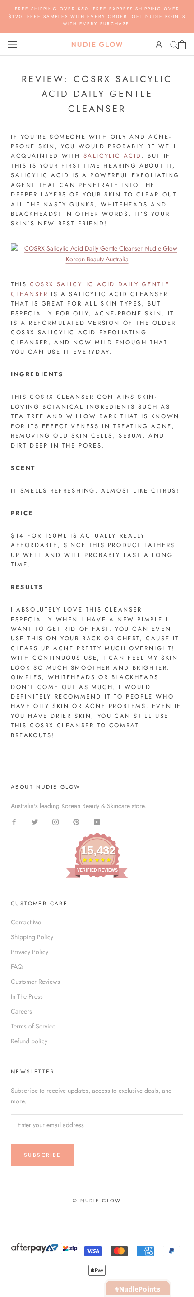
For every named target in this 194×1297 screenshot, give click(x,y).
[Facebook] (14, 821)
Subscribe (42, 1155)
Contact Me (26, 922)
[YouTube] (97, 821)
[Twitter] (35, 821)
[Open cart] (182, 44)
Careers (21, 1011)
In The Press (27, 996)
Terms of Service (33, 1026)
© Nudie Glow (97, 1200)
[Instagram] (55, 821)
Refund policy (29, 1041)
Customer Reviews (35, 981)
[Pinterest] (76, 821)
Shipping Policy (32, 936)
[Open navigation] (12, 44)
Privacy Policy (29, 951)
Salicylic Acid (112, 155)
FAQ (17, 966)
